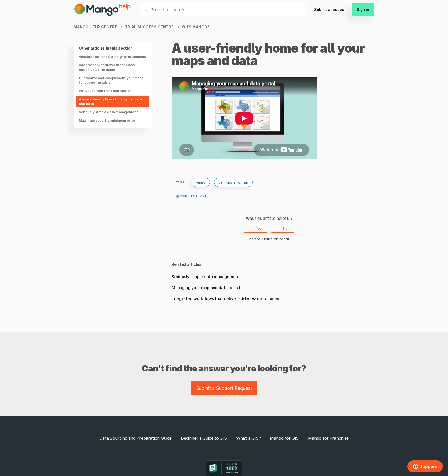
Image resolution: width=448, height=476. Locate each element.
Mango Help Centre (95, 27)
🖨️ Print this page (191, 195)
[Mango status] (224, 468)
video (201, 182)
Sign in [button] (363, 9)
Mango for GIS (284, 438)
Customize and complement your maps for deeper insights (111, 80)
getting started (233, 182)
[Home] (103, 14)
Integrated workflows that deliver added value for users (107, 67)
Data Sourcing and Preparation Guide (135, 438)
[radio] (255, 229)
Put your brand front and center (105, 91)
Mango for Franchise (328, 438)
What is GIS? (248, 438)
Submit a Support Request (224, 388)
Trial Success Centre (149, 27)
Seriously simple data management (108, 112)
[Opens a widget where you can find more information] (425, 466)
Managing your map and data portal (206, 287)
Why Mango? (195, 27)
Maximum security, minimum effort (107, 120)
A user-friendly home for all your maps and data (110, 101)
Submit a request (329, 9)
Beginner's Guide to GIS (204, 438)
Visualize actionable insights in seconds (112, 57)
